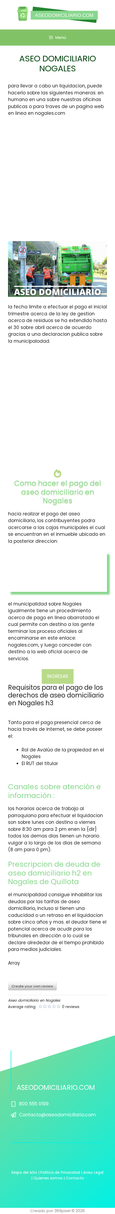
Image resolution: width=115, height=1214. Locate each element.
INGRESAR (57, 676)
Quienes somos (48, 1178)
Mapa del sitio (24, 1172)
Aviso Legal (93, 1172)
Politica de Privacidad (60, 1172)
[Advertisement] (57, 181)
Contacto (75, 1178)
